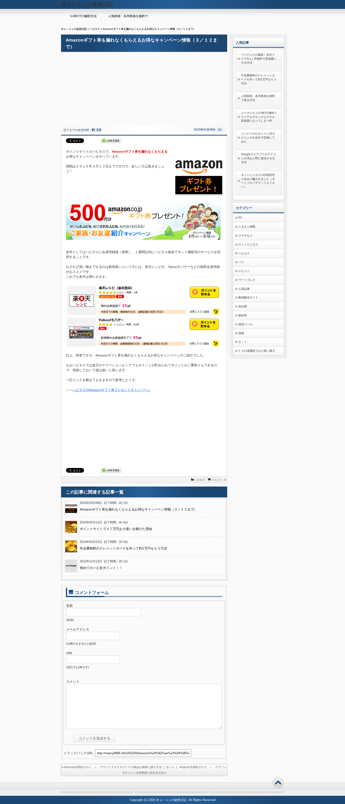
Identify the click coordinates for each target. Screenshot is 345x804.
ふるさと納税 (246, 226)
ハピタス (95, 28)
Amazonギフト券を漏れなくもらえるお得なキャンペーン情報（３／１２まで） (138, 509)
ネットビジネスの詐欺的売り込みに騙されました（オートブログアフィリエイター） (258, 180)
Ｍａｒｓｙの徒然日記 (74, 28)
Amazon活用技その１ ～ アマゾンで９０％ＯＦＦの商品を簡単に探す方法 (113, 767)
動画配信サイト (248, 297)
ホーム (170, 767)
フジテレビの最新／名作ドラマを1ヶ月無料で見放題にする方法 (258, 58)
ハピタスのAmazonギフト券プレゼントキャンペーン (111, 390)
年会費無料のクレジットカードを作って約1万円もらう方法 (123, 548)
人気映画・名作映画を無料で (128, 16)
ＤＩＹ (242, 342)
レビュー (244, 271)
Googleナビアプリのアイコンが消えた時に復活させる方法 (258, 158)
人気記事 (244, 288)
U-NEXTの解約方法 (83, 16)
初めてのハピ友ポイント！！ (101, 568)
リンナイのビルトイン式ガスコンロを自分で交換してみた (258, 137)
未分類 (242, 306)
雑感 (241, 333)
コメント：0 (218, 479)
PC (240, 217)
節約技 (242, 315)
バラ (241, 262)
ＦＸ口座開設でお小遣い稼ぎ (256, 350)
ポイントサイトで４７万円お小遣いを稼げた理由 (116, 529)
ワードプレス (246, 280)
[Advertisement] (144, 88)
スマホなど (245, 235)
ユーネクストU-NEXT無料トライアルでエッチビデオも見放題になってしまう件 (259, 117)
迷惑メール (245, 324)
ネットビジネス (248, 244)
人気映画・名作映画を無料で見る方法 (258, 98)
